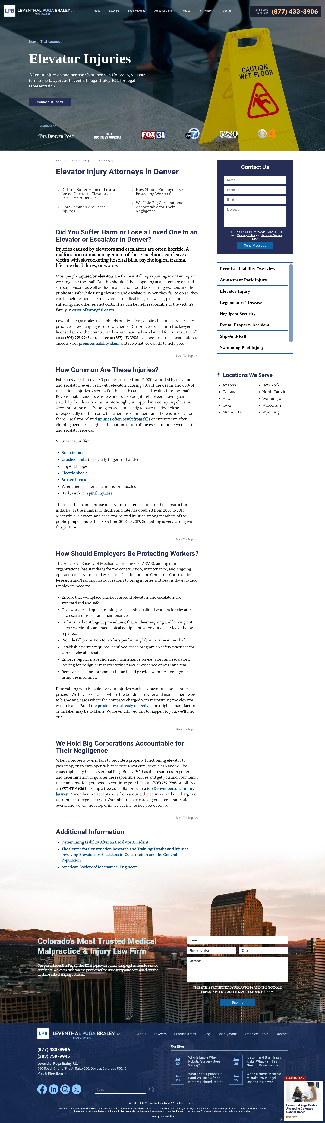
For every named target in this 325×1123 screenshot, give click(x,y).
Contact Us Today (50, 102)
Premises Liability (80, 160)
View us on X (76, 1089)
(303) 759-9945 (53, 1056)
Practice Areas (185, 1034)
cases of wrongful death (93, 310)
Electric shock (74, 473)
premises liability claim (99, 343)
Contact (282, 1034)
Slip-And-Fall (233, 336)
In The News (206, 10)
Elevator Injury (235, 291)
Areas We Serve (256, 1034)
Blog (207, 1034)
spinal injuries (99, 493)
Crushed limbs (74, 459)
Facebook (42, 1089)
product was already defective (124, 705)
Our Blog (177, 1046)
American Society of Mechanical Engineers (99, 867)
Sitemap (155, 1116)
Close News (281, 1119)
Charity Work (227, 1034)
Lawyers (160, 1034)
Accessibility (167, 1116)
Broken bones (74, 479)
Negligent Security (238, 313)
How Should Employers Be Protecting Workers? (159, 191)
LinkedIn (53, 1089)
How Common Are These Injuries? (84, 209)
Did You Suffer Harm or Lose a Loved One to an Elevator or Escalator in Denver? (88, 193)
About (141, 1034)
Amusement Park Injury (243, 279)
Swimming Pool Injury (242, 347)
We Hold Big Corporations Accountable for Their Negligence (159, 207)
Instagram (65, 1089)
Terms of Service (271, 235)
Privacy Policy (246, 235)
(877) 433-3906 (53, 1049)
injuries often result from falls (124, 419)
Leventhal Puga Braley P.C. (39, 10)
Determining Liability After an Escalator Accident (105, 842)
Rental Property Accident (244, 325)
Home (59, 160)
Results (185, 10)
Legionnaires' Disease (241, 302)
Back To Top (184, 356)
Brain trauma (73, 452)
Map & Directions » (81, 1068)
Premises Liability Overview (247, 268)
